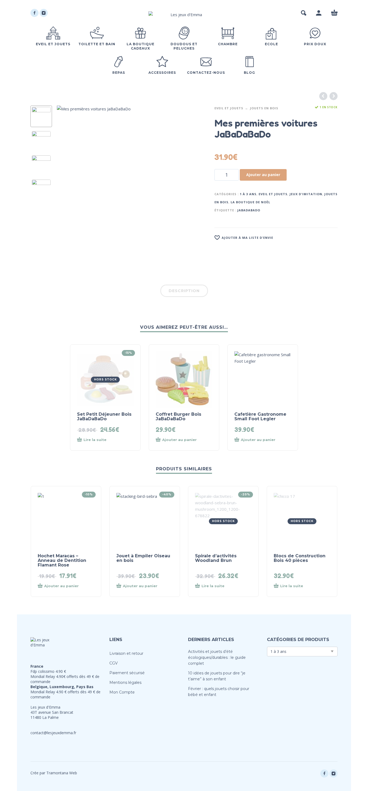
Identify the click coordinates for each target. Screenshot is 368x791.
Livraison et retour (126, 653)
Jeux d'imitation (306, 194)
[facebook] (34, 13)
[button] (303, 13)
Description (184, 290)
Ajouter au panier (263, 174)
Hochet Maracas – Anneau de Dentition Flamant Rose (62, 560)
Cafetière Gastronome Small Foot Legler (260, 416)
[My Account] (318, 13)
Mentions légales (125, 682)
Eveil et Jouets (228, 108)
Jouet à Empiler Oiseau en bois (143, 558)
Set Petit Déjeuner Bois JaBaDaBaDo (104, 416)
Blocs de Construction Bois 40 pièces (299, 558)
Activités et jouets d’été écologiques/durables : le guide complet (217, 657)
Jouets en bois (264, 108)
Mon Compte (122, 692)
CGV (113, 663)
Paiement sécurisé (127, 672)
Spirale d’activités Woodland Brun (216, 558)
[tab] (184, 292)
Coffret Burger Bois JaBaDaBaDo (178, 416)
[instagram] (44, 13)
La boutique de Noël (250, 202)
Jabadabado (248, 210)
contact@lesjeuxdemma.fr (53, 732)
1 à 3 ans (248, 194)
